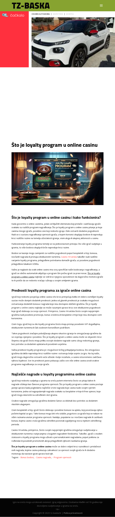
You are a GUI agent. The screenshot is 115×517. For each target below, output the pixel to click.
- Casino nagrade (43, 457)
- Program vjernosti (61, 457)
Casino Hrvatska (69, 256)
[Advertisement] (57, 96)
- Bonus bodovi (26, 457)
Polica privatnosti (73, 513)
